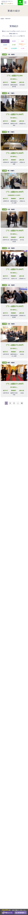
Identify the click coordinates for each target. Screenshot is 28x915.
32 (21, 403)
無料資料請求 (21, 912)
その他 (22, 48)
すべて (5, 41)
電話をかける (8, 912)
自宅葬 (14, 45)
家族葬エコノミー (22, 44)
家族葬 (5, 45)
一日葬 (5, 48)
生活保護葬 (14, 48)
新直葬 (14, 41)
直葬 (22, 41)
